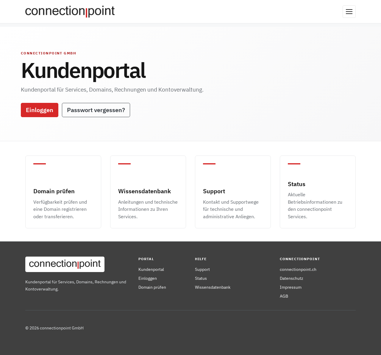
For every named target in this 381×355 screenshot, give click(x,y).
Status (201, 278)
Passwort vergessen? (96, 110)
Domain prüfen (152, 287)
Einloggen (39, 110)
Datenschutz (291, 278)
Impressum (291, 287)
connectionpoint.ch (298, 269)
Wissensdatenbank (212, 287)
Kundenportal (151, 269)
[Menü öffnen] (349, 11)
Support (202, 269)
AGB (284, 296)
